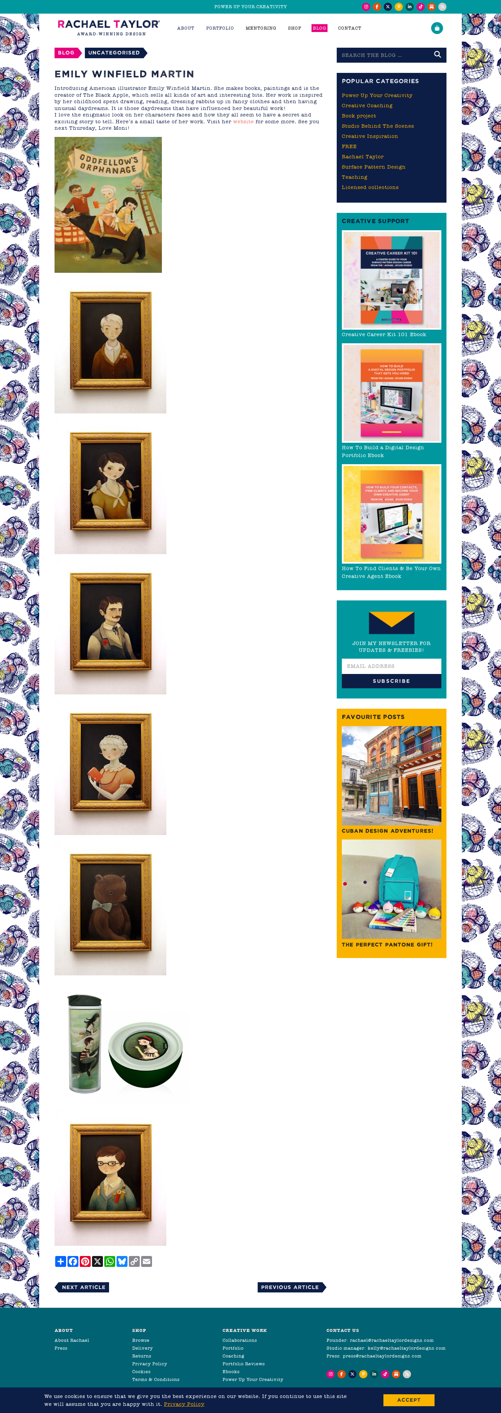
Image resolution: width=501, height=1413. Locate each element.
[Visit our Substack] (431, 7)
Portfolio (233, 1348)
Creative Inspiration (370, 136)
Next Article (84, 1287)
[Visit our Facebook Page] (377, 7)
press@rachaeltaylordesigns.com (382, 1356)
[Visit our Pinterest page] (399, 7)
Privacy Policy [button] (184, 1404)
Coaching (233, 1356)
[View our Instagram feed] (366, 7)
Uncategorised (114, 52)
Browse (141, 1340)
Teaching (354, 177)
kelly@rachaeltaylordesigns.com (407, 1348)
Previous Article (290, 1287)
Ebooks (231, 1371)
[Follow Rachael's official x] (388, 7)
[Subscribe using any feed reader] (442, 7)
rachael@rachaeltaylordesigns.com (392, 1340)
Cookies (141, 1371)
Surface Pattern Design (374, 167)
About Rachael (72, 1340)
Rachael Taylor (363, 157)
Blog (319, 28)
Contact (349, 28)
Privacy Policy (149, 1363)
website (243, 122)
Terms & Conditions (156, 1379)
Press (61, 1348)
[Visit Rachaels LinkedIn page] (410, 7)
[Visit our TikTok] (420, 7)
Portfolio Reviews (244, 1363)
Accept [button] (409, 1400)
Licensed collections (370, 187)
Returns (141, 1356)
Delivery (142, 1348)
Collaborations (240, 1340)
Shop (294, 28)
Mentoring (261, 28)
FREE (349, 146)
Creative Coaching (367, 106)
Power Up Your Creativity (377, 95)
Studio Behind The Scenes (378, 126)
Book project (359, 116)
